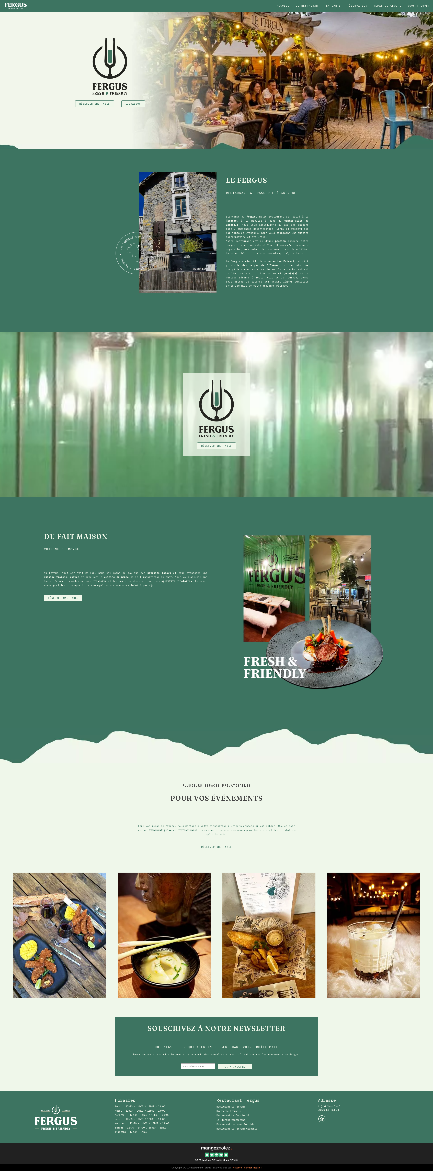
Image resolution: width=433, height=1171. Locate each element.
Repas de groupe (388, 5)
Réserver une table (94, 103)
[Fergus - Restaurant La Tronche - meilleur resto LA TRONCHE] (307, 612)
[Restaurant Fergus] (216, 1148)
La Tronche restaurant (230, 1119)
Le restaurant (308, 5)
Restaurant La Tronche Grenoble (236, 1128)
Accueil (283, 5)
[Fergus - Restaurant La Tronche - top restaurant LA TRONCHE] (373, 935)
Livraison (133, 103)
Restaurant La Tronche (230, 1106)
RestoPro (237, 1167)
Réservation (357, 5)
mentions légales (253, 1167)
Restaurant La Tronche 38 (232, 1115)
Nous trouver (419, 5)
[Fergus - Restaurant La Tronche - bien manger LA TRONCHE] (59, 935)
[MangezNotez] (322, 1121)
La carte (333, 5)
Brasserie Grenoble (228, 1111)
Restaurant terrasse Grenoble (235, 1124)
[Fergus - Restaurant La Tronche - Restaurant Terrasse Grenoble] (268, 935)
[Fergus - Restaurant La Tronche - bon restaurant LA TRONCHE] (164, 935)
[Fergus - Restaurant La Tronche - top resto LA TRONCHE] (165, 232)
